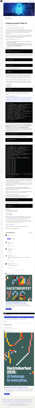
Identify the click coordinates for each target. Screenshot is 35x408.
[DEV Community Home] (1, 1)
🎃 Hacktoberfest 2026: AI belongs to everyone (16, 387)
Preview (13, 238)
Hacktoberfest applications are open (16, 303)
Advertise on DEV (29, 400)
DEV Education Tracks (19, 400)
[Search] (4, 1)
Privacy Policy (18, 403)
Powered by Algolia (20, 1)
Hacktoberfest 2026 (20, 389)
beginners (10, 25)
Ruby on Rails (16, 405)
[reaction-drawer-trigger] (2, 28)
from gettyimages (11, 224)
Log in (26, 1)
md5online (19, 192)
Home (4, 400)
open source (12, 404)
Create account (31, 1)
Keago (9, 242)
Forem (7, 404)
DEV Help (24, 400)
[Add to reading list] (1, 35)
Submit (9, 238)
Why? (30, 79)
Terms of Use (23, 403)
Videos (14, 400)
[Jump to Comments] (1, 32)
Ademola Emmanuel (11, 263)
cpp (6, 25)
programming (14, 25)
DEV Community (4, 399)
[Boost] (1, 38)
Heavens (9, 17)
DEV (20, 404)
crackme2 (16, 39)
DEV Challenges (8, 400)
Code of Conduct (12, 403)
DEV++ (12, 400)
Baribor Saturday (10, 255)
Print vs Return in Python (11, 328)
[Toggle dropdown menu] (31, 242)
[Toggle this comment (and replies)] (6, 243)
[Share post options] (2, 41)
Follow (19, 317)
